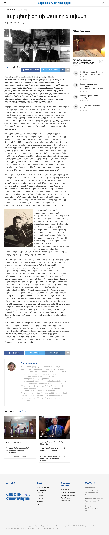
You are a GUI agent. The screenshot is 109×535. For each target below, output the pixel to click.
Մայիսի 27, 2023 (10, 23)
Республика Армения (68, 495)
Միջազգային (41, 490)
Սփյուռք (40, 495)
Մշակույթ (23, 9)
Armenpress (65, 489)
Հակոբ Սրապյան (29, 363)
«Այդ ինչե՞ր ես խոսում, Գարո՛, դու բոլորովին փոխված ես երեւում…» (91, 74)
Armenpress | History (68, 492)
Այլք (38, 504)
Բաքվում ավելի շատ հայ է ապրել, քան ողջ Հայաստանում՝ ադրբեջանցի (53, 458)
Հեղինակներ (65, 500)
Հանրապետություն (44, 487)
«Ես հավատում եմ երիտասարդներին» (48, 433)
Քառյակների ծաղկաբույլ (16, 442)
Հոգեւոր (40, 498)
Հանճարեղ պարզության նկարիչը (19, 456)
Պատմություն (65, 498)
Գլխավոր (9, 9)
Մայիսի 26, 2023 (47, 436)
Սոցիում (40, 493)
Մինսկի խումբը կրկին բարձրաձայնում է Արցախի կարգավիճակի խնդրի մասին (91, 86)
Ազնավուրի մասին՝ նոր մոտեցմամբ (20, 434)
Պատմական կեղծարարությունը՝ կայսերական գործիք (53, 449)
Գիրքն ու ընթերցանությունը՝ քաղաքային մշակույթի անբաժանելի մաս (17, 450)
